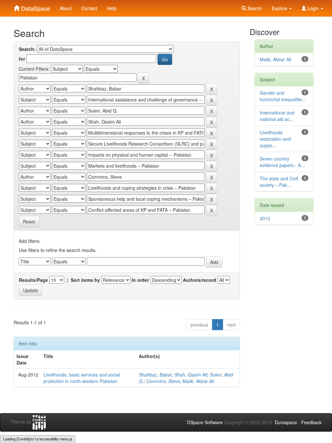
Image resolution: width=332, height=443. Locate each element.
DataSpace (34, 7)
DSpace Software (205, 422)
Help (111, 8)
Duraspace (286, 422)
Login (313, 8)
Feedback (311, 422)
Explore (280, 8)
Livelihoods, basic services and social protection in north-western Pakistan (81, 377)
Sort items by (85, 280)
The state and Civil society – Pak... (279, 181)
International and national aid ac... (277, 115)
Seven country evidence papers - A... (282, 161)
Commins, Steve (163, 381)
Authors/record (199, 280)
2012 (265, 218)
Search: (27, 49)
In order (140, 280)
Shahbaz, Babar (155, 374)
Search (254, 8)
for (22, 58)
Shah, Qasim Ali (190, 374)
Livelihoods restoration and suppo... (275, 139)
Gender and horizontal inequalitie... (283, 96)
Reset (29, 221)
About (66, 8)
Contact (89, 8)
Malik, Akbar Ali (198, 381)
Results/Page (33, 280)
